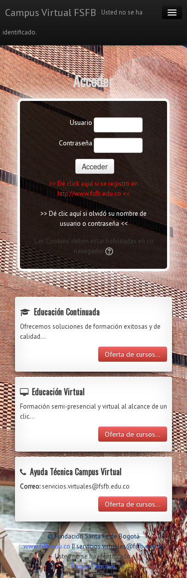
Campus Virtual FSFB (50, 12)
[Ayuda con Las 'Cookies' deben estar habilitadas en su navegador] (108, 251)
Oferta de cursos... (133, 354)
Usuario (81, 122)
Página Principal (93, 566)
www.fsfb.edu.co (46, 546)
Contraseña (75, 142)
